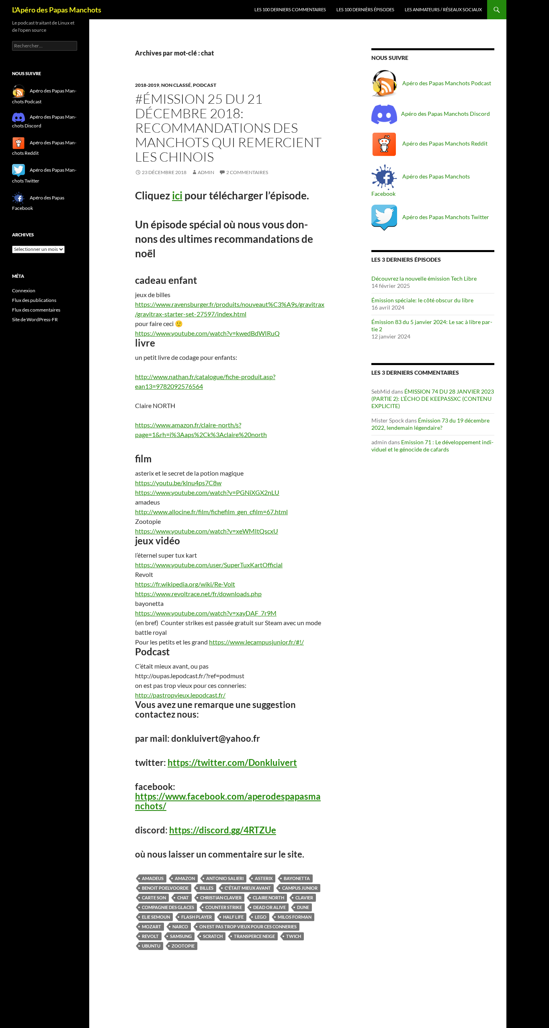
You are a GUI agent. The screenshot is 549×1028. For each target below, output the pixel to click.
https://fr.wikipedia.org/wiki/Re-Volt (185, 584)
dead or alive (269, 907)
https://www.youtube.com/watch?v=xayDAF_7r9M (206, 613)
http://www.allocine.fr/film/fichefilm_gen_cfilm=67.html (211, 511)
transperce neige (254, 936)
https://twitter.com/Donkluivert (232, 762)
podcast (204, 85)
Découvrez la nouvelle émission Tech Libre (424, 278)
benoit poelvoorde (165, 888)
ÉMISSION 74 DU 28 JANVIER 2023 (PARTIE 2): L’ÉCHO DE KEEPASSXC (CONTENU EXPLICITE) (432, 398)
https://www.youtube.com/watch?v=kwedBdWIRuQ (207, 333)
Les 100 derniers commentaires (290, 9)
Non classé (176, 85)
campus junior (300, 888)
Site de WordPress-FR (35, 319)
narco (180, 926)
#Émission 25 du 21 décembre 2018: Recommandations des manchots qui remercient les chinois (228, 127)
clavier (304, 897)
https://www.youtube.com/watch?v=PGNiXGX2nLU (207, 492)
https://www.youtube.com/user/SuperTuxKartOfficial (209, 564)
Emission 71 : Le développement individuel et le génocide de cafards (432, 446)
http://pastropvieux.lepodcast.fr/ (180, 695)
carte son (154, 897)
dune (303, 907)
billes (206, 888)
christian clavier (221, 897)
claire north (268, 897)
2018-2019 (147, 85)
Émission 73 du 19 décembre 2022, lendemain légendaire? (430, 424)
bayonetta (297, 878)
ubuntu (151, 945)
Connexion (23, 290)
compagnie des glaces (168, 907)
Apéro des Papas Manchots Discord (445, 113)
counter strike (223, 907)
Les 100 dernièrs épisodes (365, 9)
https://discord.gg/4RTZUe (222, 830)
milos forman (294, 916)
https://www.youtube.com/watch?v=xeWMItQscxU (206, 531)
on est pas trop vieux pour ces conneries (248, 926)
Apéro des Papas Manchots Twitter (445, 216)
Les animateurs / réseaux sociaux (443, 9)
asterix (263, 878)
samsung (181, 936)
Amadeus (153, 878)
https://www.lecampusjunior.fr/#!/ (256, 642)
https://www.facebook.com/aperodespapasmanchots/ (228, 801)
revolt (150, 936)
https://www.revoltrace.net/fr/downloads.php (198, 593)
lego (260, 916)
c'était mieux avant (248, 888)
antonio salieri (225, 878)
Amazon (185, 878)
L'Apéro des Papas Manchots (56, 9)
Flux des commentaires (36, 310)
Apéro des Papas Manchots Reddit (444, 143)
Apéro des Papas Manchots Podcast (446, 83)
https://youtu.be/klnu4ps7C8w (178, 482)
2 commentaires (247, 172)
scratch (213, 936)
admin (206, 172)
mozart (151, 926)
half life (233, 916)
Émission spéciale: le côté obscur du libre (422, 300)
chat (183, 897)
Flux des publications (34, 300)
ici (177, 195)
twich (293, 936)
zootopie (183, 945)
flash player (196, 916)
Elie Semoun (156, 916)
